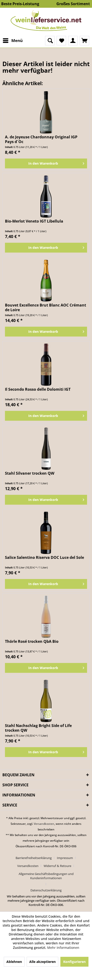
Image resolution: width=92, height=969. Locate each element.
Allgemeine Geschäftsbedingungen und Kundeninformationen (46, 876)
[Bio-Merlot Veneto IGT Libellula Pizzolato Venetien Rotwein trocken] (46, 196)
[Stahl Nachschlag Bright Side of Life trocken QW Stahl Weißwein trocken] (46, 701)
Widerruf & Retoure (57, 866)
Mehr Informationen (63, 947)
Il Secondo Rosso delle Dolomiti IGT (38, 389)
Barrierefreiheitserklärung (34, 858)
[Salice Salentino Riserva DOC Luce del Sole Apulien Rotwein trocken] (46, 533)
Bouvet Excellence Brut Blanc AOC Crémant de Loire (45, 307)
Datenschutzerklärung (46, 890)
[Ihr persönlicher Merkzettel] (61, 40)
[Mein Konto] (73, 40)
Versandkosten (44, 824)
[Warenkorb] (84, 40)
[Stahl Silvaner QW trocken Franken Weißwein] (46, 449)
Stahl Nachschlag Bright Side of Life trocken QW (38, 728)
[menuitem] (12, 40)
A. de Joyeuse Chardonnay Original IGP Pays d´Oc (41, 139)
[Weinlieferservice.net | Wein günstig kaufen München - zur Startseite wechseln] (46, 20)
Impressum (65, 858)
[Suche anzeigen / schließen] (49, 40)
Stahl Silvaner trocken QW (29, 473)
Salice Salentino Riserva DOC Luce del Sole (44, 557)
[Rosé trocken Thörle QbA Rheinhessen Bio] (46, 617)
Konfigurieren (74, 961)
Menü (17, 40)
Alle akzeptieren (42, 961)
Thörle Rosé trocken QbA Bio (32, 641)
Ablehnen (14, 961)
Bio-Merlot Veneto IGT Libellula (34, 221)
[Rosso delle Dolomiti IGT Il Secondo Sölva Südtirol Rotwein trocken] (46, 365)
